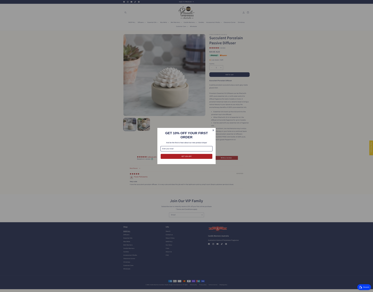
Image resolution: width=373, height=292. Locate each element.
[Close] (213, 130)
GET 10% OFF (186, 156)
